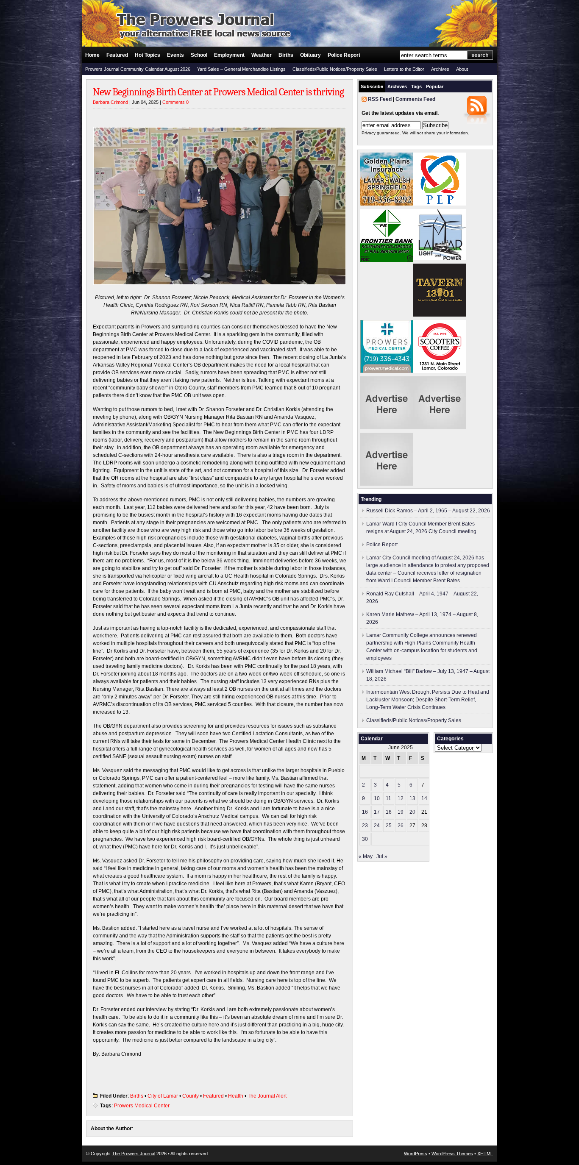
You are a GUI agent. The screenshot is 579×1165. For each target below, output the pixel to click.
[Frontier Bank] (386, 260)
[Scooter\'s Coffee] (439, 371)
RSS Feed (380, 99)
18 (389, 812)
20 (412, 812)
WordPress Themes (452, 1153)
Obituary (310, 55)
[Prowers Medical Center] (386, 371)
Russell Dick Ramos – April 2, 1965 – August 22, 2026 (428, 511)
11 (388, 798)
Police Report (344, 55)
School (199, 55)
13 (412, 798)
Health (235, 1096)
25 (389, 826)
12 (401, 798)
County (190, 1096)
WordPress (415, 1153)
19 (401, 812)
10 (377, 798)
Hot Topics (147, 55)
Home (92, 55)
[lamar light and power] (439, 258)
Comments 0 (175, 102)
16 (365, 812)
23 (365, 826)
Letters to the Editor (404, 69)
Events (175, 55)
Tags (416, 86)
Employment (229, 55)
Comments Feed (415, 99)
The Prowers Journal (133, 1153)
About (462, 69)
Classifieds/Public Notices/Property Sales (334, 69)
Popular (434, 86)
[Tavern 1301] (439, 315)
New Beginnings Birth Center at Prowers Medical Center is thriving (218, 92)
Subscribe (372, 86)
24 (377, 826)
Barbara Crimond (110, 102)
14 (424, 798)
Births (285, 55)
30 (365, 839)
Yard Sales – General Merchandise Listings (241, 69)
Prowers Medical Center (142, 1106)
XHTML (485, 1153)
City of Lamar (163, 1096)
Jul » (381, 856)
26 (401, 826)
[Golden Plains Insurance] (386, 204)
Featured (117, 55)
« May (366, 856)
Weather (261, 55)
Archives (440, 69)
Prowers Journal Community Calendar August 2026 (137, 69)
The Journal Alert (267, 1096)
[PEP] (439, 204)
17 (377, 812)
